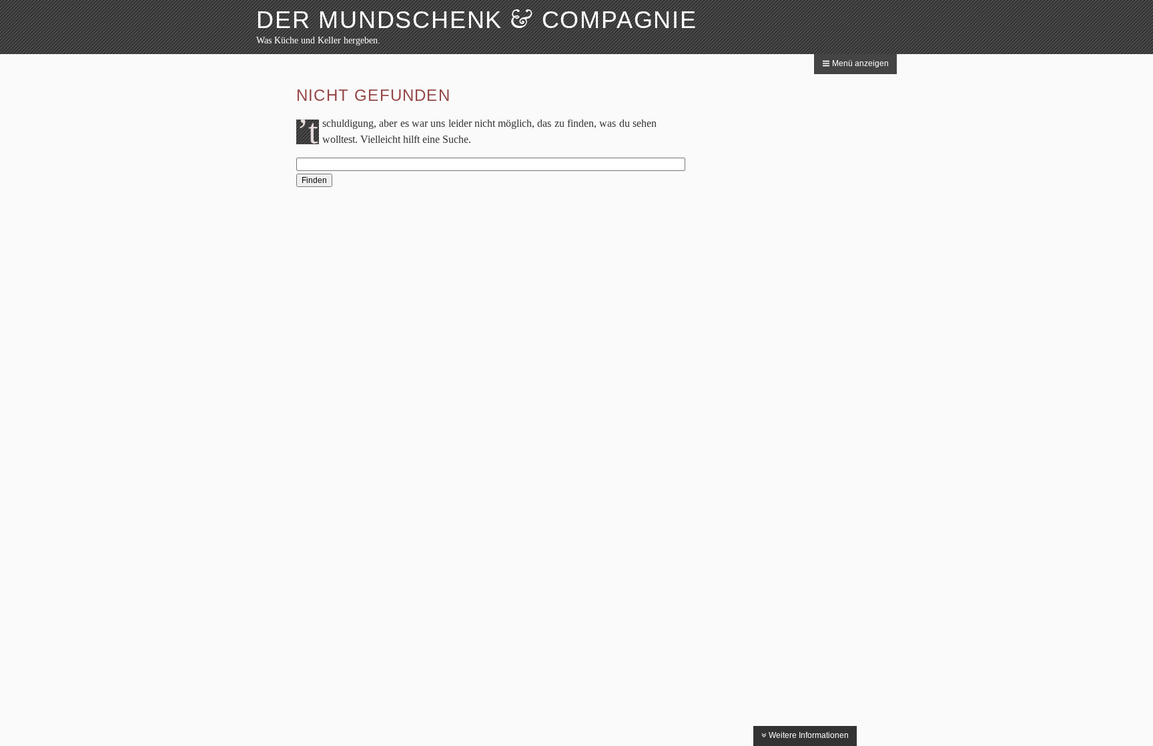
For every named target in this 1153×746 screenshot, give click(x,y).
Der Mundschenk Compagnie (476, 19)
